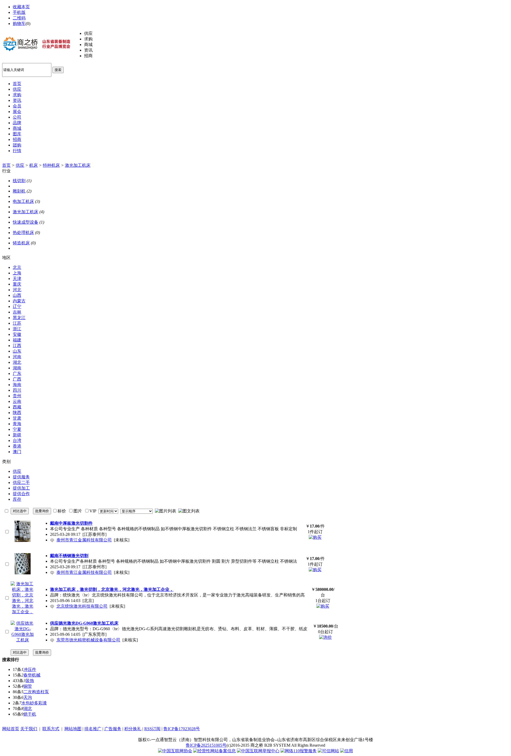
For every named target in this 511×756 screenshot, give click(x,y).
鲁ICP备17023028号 (181, 728)
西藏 (17, 407)
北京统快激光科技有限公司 (82, 606)
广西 (17, 379)
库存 (17, 499)
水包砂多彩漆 (34, 703)
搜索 (58, 70)
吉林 (17, 312)
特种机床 (51, 165)
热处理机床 (23, 232)
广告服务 (112, 728)
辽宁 (17, 306)
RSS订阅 (152, 728)
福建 (17, 340)
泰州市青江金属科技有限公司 (84, 540)
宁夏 (17, 429)
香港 (17, 446)
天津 (17, 278)
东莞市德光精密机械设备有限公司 (88, 640)
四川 (17, 390)
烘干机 (29, 714)
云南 (17, 401)
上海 (17, 273)
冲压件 (29, 669)
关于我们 (28, 728)
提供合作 (21, 493)
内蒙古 (19, 301)
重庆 (17, 284)
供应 (20, 165)
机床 (33, 165)
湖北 (17, 362)
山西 (17, 295)
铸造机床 (21, 243)
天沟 (27, 697)
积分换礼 (132, 728)
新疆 (17, 435)
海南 (17, 384)
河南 (17, 356)
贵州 (17, 396)
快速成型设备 (25, 222)
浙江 (17, 329)
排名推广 (92, 728)
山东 (17, 351)
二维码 (19, 18)
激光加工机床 (77, 165)
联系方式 (50, 728)
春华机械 (31, 675)
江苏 (17, 323)
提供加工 (21, 488)
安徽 (17, 334)
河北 (17, 289)
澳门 (17, 451)
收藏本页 (21, 7)
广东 (17, 373)
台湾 (17, 440)
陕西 (17, 412)
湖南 (17, 368)
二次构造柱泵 (36, 692)
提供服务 (21, 477)
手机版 (19, 12)
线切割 (19, 180)
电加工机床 (23, 201)
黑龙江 (19, 317)
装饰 (30, 680)
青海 (17, 423)
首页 (6, 165)
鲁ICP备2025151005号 (206, 745)
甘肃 (17, 418)
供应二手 (21, 482)
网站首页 (10, 728)
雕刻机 (19, 191)
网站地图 (72, 728)
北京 (17, 267)
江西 (17, 345)
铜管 (27, 686)
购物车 (19, 23)
